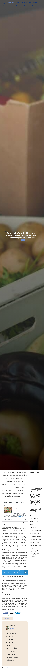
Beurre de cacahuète (34, 521)
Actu (40, 516)
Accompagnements (34, 516)
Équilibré (35, 554)
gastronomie (33, 536)
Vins (34, 553)
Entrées (35, 533)
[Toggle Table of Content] (11, 618)
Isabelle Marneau (16, 240)
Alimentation (35, 518)
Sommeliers (32, 550)
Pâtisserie (32, 545)
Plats (8, 667)
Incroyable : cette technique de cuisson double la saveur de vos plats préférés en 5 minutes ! (35, 502)
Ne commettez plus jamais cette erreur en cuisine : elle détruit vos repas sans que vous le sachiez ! (35, 509)
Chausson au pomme (34, 525)
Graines (31, 538)
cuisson (35, 530)
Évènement (32, 556)
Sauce (39, 547)
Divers (39, 532)
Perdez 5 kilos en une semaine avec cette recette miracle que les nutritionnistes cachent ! (35, 483)
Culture (39, 530)
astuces (31, 519)
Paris (31, 542)
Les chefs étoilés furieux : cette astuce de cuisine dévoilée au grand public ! (35, 495)
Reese (40, 545)
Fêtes (34, 535)
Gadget (37, 535)
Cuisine (31, 530)
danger (31, 532)
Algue (31, 518)
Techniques (32, 551)
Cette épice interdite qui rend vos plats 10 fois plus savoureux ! (36, 475)
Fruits (31, 535)
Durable (31, 533)
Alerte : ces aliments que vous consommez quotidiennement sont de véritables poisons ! (36, 489)
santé (36, 547)
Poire (34, 544)
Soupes (37, 550)
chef (31, 527)
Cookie (37, 528)
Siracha (35, 548)
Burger (31, 524)
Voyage (37, 553)
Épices (31, 554)
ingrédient (36, 538)
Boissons (32, 522)
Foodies (39, 533)
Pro (36, 544)
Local (5, 667)
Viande (31, 553)
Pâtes (39, 544)
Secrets (31, 548)
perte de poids (36, 542)
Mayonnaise (37, 541)
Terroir (11, 667)
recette (36, 545)
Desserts (35, 532)
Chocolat (34, 527)
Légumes (32, 541)
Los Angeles (38, 539)
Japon (40, 538)
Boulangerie (37, 522)
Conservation (33, 528)
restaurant (32, 547)
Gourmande (38, 536)
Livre (31, 539)
